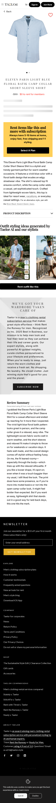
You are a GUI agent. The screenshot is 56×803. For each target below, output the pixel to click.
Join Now (48, 4)
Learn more (24, 790)
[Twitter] (11, 755)
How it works (10, 574)
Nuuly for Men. (36, 742)
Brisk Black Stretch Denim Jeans (20, 204)
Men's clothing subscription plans (19, 569)
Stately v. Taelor (11, 694)
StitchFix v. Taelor (12, 699)
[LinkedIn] (25, 755)
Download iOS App (12, 600)
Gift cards (8, 668)
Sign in (34, 4)
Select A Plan (28, 150)
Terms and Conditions (14, 631)
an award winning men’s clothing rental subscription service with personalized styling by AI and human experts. (27, 735)
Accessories (9, 673)
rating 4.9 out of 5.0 (23, 746)
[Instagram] (18, 755)
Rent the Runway (18, 742)
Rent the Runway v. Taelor (15, 709)
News (6, 621)
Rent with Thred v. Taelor (15, 704)
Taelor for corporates (14, 616)
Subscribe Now (28, 387)
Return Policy (10, 626)
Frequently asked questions (16, 585)
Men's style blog (11, 595)
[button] (50, 15)
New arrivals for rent (13, 590)
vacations (31, 196)
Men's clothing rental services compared (23, 689)
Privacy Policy (10, 636)
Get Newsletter (19, 552)
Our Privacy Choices (13, 642)
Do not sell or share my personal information (25, 647)
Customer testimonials (14, 579)
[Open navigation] (2, 4)
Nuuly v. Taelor (10, 715)
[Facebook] (4, 755)
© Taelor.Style (28, 768)
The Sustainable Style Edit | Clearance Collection (27, 663)
